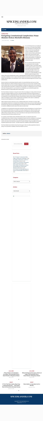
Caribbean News (4, 33)
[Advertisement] (21, 8)
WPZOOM (24, 402)
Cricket (11, 382)
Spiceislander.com (21, 21)
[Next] (39, 374)
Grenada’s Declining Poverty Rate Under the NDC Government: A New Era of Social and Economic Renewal (32, 374)
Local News (11, 371)
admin (12, 40)
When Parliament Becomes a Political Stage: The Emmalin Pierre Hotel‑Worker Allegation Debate (11, 374)
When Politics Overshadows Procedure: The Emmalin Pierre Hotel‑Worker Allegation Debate (20, 166)
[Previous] (3, 374)
